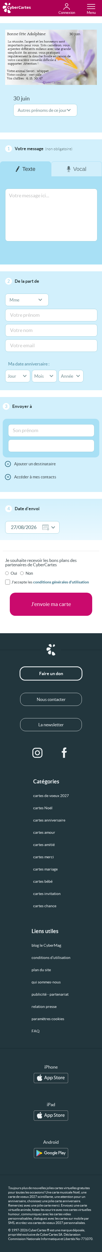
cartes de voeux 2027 (51, 795)
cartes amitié (44, 844)
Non (29, 573)
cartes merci (43, 857)
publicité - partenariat (50, 994)
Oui (14, 573)
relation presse (44, 1006)
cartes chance (44, 906)
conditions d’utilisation (51, 957)
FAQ (35, 1031)
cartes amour (44, 832)
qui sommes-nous (46, 982)
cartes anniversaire (49, 820)
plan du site (41, 970)
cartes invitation (47, 893)
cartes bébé (42, 881)
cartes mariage (45, 869)
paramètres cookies (48, 1019)
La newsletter (51, 724)
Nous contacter (51, 699)
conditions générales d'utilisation (61, 582)
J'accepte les (50, 582)
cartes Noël (42, 808)
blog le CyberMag (46, 945)
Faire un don (51, 673)
